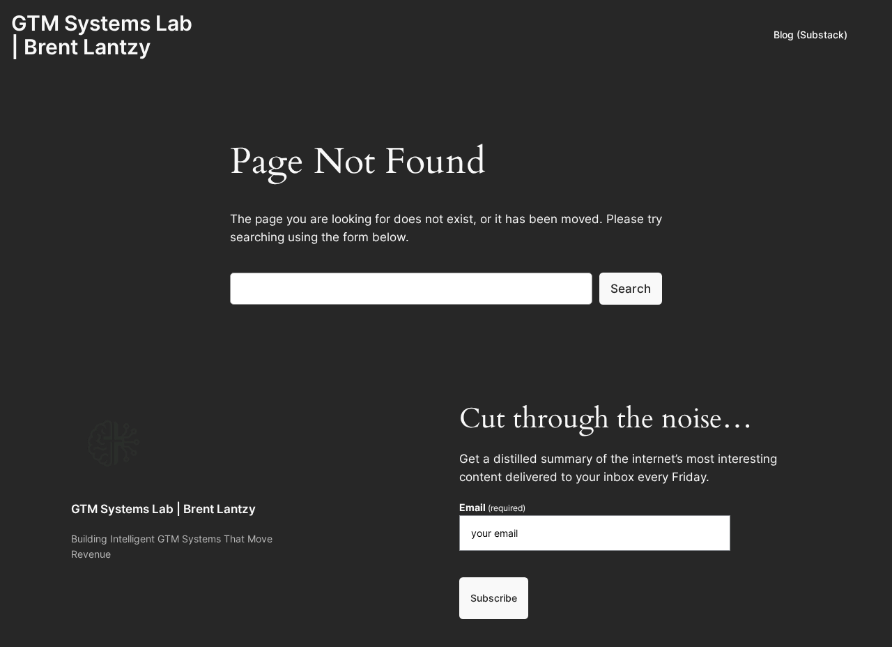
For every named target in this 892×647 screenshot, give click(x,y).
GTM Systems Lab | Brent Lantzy (101, 34)
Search (630, 289)
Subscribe (493, 598)
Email (492, 507)
